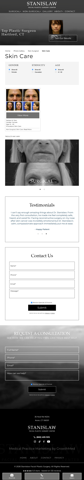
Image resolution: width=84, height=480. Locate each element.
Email (72, 478)
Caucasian (38, 72)
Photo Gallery (19, 51)
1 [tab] (40, 189)
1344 (15, 120)
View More (22, 115)
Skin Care (17, 126)
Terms (53, 313)
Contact (70, 11)
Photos (12, 478)
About (58, 11)
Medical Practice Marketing (30, 448)
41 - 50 (60, 72)
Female (14, 72)
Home (7, 51)
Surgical (14, 11)
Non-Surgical (31, 11)
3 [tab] (46, 233)
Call (42, 478)
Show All (14, 69)
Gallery (48, 11)
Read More (27, 129)
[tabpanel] (42, 163)
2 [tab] (44, 189)
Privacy (47, 313)
